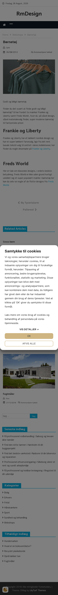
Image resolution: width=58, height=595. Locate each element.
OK (29, 335)
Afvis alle (29, 343)
